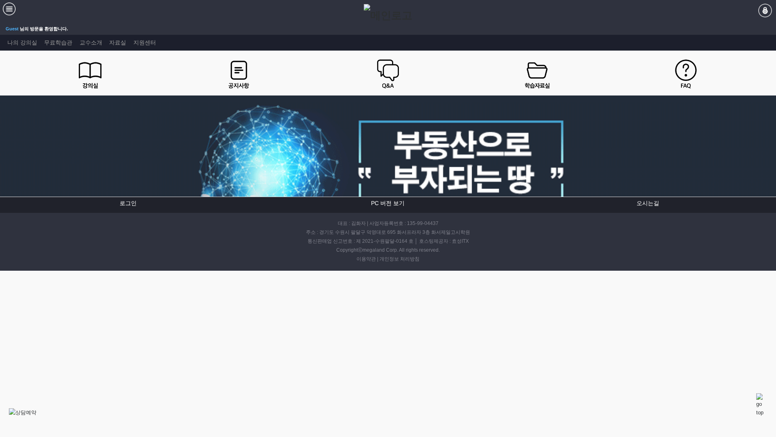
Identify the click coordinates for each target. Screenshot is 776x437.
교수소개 (91, 42)
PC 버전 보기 (388, 203)
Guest (12, 28)
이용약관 (366, 259)
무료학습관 (58, 42)
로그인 (128, 203)
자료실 (117, 42)
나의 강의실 (22, 42)
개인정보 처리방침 (400, 259)
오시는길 (648, 203)
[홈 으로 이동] (388, 15)
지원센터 (144, 42)
